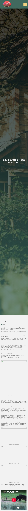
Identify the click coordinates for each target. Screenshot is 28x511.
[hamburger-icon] (25, 4)
